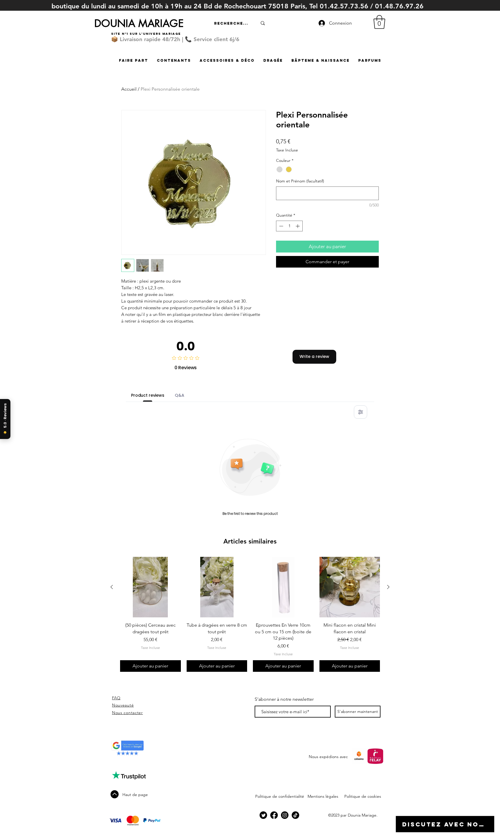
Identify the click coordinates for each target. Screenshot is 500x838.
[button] (379, 22)
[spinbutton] (289, 226)
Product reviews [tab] (147, 395)
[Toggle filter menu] (360, 412)
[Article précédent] (111, 586)
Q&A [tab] (179, 395)
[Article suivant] (388, 586)
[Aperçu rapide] (150, 587)
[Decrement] (280, 226)
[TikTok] (295, 815)
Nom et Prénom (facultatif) (300, 181)
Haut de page (135, 794)
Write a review (314, 356)
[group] (250, 614)
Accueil (129, 89)
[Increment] (298, 226)
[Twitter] (263, 815)
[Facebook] (274, 815)
